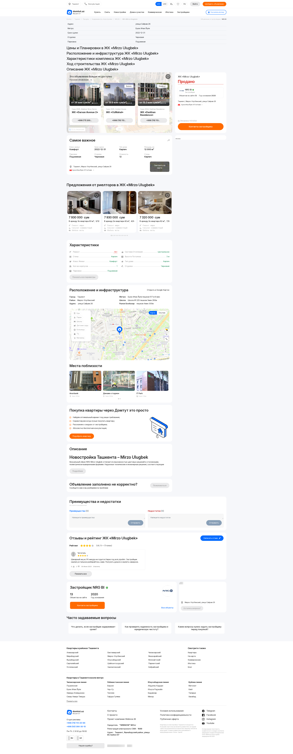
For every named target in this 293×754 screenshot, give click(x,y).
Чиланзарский (154, 652)
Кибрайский (153, 667)
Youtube (210, 723)
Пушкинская (72, 686)
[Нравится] (168, 76)
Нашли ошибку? (86, 746)
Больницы (81, 330)
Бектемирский (113, 652)
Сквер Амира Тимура (76, 696)
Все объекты (167, 608)
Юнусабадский (114, 660)
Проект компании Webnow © (121, 719)
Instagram (211, 719)
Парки (79, 317)
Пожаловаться (159, 485)
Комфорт (162, 86)
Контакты (112, 711)
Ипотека (169, 12)
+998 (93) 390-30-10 (76, 726)
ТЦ (78, 334)
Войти (195, 4)
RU (184, 4)
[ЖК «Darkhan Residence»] (153, 112)
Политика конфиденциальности (175, 715)
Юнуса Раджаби (155, 689)
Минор (151, 696)
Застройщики (183, 12)
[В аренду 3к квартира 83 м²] (84, 223)
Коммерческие (194, 660)
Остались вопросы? (192, 608)
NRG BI (224, 19)
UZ (81, 738)
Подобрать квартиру (81, 436)
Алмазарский (72, 652)
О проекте (112, 715)
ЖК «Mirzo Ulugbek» (137, 185)
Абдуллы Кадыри (155, 686)
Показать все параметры (83, 277)
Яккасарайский (154, 656)
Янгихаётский (154, 660)
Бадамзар (152, 693)
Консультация (94, 4)
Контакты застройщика (200, 126)
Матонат (192, 686)
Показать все (81, 574)
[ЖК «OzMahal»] (119, 110)
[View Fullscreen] (166, 355)
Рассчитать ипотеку (217, 12)
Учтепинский (72, 667)
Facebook (211, 715)
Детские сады (82, 325)
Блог (190, 667)
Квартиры (192, 652)
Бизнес (95, 86)
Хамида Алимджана (75, 693)
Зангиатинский (114, 667)
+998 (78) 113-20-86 (76, 723)
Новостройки (120, 12)
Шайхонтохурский (115, 663)
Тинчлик (110, 693)
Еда (78, 313)
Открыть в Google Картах (158, 290)
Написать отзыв (210, 538)
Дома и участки (137, 12)
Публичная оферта (169, 719)
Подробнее (77, 471)
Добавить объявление (214, 4)
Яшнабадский (73, 660)
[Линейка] (166, 339)
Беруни (110, 686)
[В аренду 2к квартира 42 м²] (119, 223)
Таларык (192, 693)
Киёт (191, 689)
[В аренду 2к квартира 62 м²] (155, 223)
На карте (192, 656)
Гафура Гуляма (113, 696)
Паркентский (154, 663)
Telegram (210, 711)
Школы (79, 321)
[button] (111, 235)
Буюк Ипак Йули (74, 689)
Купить (97, 12)
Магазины (80, 338)
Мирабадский (73, 656)
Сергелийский (73, 663)
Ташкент (75, 4)
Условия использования (172, 711)
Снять (107, 12)
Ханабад (192, 696)
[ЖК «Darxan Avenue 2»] (85, 110)
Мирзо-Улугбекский (116, 656)
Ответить (96, 566)
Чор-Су (110, 689)
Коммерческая (155, 12)
